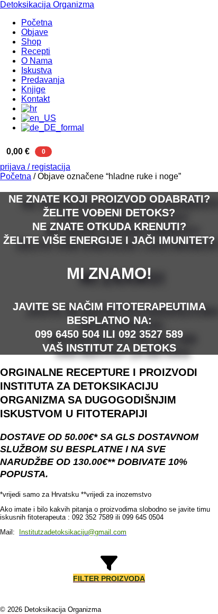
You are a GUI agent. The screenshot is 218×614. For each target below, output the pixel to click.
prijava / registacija (35, 166)
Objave (34, 32)
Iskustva (36, 70)
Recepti (35, 51)
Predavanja (43, 79)
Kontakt (35, 98)
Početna (36, 22)
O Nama (36, 60)
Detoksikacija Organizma (47, 4)
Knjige (33, 89)
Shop (31, 41)
